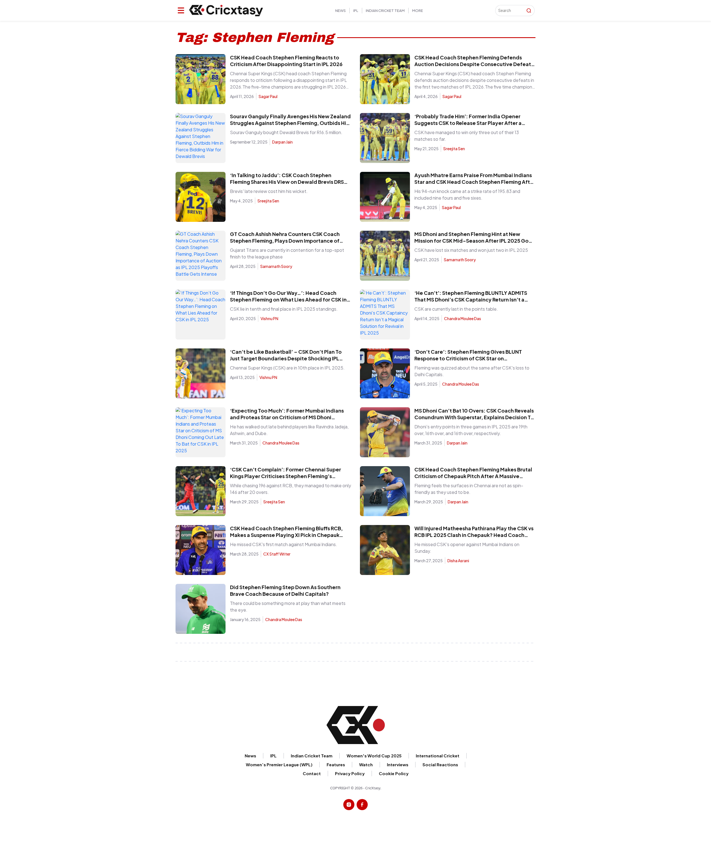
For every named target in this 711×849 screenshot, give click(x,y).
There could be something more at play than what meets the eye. (288, 606)
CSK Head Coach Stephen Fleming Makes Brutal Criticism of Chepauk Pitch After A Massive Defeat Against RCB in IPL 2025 (473, 476)
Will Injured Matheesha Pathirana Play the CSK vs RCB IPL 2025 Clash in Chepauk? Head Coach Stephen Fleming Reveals (474, 535)
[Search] (528, 10)
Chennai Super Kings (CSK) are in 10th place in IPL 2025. (287, 368)
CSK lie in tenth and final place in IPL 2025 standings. (284, 309)
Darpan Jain (282, 142)
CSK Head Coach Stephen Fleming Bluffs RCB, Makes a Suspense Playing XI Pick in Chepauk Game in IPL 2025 (286, 535)
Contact (312, 773)
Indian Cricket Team (385, 10)
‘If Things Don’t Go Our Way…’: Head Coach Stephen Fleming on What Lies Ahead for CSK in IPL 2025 (288, 299)
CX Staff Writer (277, 554)
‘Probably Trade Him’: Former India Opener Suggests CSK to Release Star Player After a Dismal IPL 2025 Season (468, 123)
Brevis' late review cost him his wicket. (269, 191)
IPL (355, 10)
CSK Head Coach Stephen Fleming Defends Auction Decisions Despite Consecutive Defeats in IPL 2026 (474, 64)
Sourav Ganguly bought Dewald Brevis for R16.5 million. (286, 132)
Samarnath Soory (276, 266)
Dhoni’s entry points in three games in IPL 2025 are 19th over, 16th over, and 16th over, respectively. (470, 430)
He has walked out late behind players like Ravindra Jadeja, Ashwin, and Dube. (289, 430)
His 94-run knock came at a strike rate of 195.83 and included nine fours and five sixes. (467, 194)
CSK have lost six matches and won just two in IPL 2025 (471, 250)
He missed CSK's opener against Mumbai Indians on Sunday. (466, 547)
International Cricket (437, 755)
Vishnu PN (269, 318)
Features (336, 764)
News (340, 10)
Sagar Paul (268, 96)
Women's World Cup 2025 (374, 755)
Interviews (397, 764)
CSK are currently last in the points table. (456, 309)
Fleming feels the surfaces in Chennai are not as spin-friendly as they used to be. (468, 489)
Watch (366, 764)
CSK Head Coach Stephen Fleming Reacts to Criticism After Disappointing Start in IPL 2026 (286, 60)
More (417, 10)
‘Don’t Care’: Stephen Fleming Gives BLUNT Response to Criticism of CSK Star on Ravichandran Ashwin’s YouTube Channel (468, 358)
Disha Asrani (458, 560)
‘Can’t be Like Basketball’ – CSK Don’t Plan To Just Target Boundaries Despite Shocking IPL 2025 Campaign (286, 358)
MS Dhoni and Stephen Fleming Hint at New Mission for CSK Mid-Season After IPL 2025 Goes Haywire (474, 240)
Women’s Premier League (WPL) (279, 764)
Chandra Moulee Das (462, 318)
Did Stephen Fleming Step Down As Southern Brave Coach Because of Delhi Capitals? (285, 590)
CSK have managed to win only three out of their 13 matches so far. (466, 135)
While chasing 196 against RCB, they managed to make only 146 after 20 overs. (290, 489)
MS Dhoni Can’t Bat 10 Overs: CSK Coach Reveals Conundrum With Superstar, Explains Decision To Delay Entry (474, 417)
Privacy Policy (350, 773)
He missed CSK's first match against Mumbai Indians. (283, 544)
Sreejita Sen (454, 148)
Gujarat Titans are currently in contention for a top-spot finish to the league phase (287, 253)
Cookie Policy (542, 12)
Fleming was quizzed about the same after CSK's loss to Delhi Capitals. (471, 371)
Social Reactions (440, 764)
